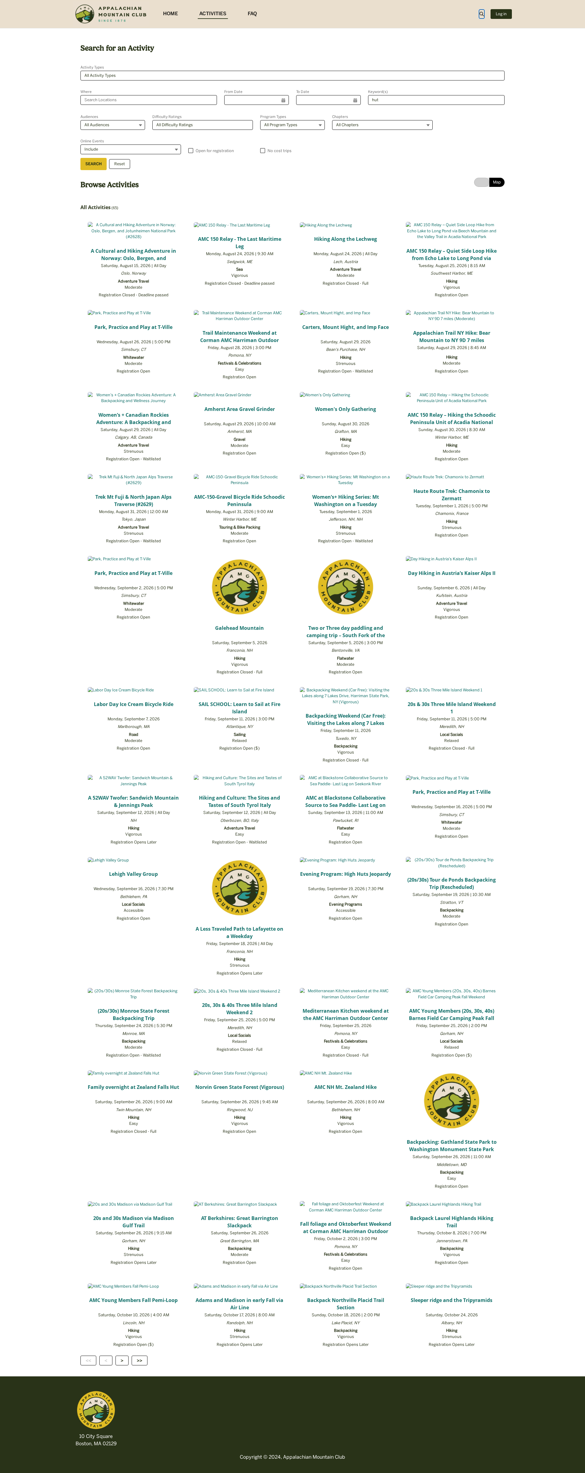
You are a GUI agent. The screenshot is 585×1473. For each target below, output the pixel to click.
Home (170, 13)
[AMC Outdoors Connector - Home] (111, 14)
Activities (212, 13)
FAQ (252, 13)
